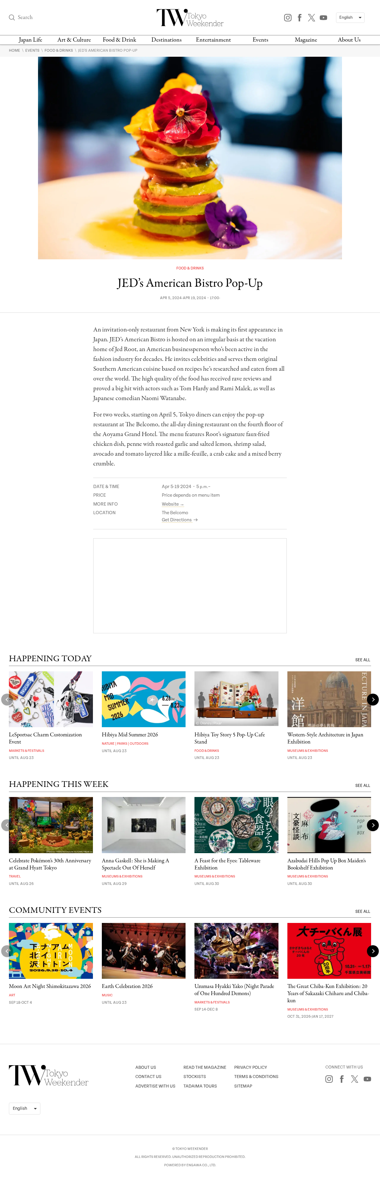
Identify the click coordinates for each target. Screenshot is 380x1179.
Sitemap (243, 1086)
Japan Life (30, 40)
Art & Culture (74, 40)
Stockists (194, 1076)
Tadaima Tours (200, 1086)
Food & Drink (119, 40)
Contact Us (148, 1076)
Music (107, 995)
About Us (349, 40)
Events (260, 40)
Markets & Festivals (26, 751)
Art (12, 995)
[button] (373, 699)
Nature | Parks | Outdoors (125, 744)
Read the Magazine (204, 1067)
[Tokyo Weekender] (48, 1084)
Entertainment (213, 40)
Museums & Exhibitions (307, 751)
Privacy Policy (250, 1067)
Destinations (166, 40)
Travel (15, 876)
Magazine (306, 40)
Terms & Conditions (256, 1076)
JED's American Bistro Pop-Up (107, 50)
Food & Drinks (59, 50)
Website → (173, 504)
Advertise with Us (155, 1086)
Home (15, 50)
